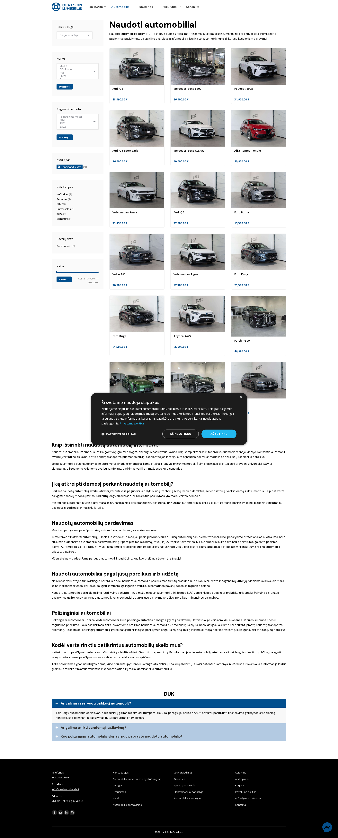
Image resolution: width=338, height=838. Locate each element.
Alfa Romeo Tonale (247, 150)
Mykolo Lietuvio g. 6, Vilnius (68, 801)
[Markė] (76, 66)
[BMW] (76, 76)
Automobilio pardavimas (127, 805)
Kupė (60, 214)
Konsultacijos (121, 772)
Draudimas (119, 792)
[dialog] (169, 419)
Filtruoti (64, 279)
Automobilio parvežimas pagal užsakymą (137, 779)
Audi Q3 (117, 88)
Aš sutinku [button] (219, 434)
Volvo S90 (118, 274)
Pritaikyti (64, 86)
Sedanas (62, 199)
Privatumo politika (245, 792)
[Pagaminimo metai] (76, 116)
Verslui (117, 798)
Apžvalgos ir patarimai (248, 798)
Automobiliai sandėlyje (187, 798)
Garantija (179, 779)
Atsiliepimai (242, 779)
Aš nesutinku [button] (180, 434)
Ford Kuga (241, 274)
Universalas (64, 209)
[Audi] (76, 72)
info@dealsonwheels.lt (65, 789)
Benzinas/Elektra (71, 167)
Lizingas (117, 785)
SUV (59, 204)
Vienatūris (63, 218)
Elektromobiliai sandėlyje (188, 792)
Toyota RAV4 (182, 336)
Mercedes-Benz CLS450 (188, 150)
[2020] (76, 120)
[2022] (76, 126)
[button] (119, 434)
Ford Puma (241, 212)
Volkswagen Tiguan (186, 274)
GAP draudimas (183, 772)
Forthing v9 (242, 340)
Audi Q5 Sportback (125, 150)
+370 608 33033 (60, 777)
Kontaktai (240, 805)
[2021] (76, 123)
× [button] (240, 397)
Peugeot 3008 (243, 88)
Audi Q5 (178, 212)
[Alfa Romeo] (76, 69)
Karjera (239, 785)
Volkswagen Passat (125, 212)
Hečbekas (62, 194)
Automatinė (63, 246)
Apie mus (240, 772)
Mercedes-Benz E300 (187, 88)
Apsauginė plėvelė (184, 785)
